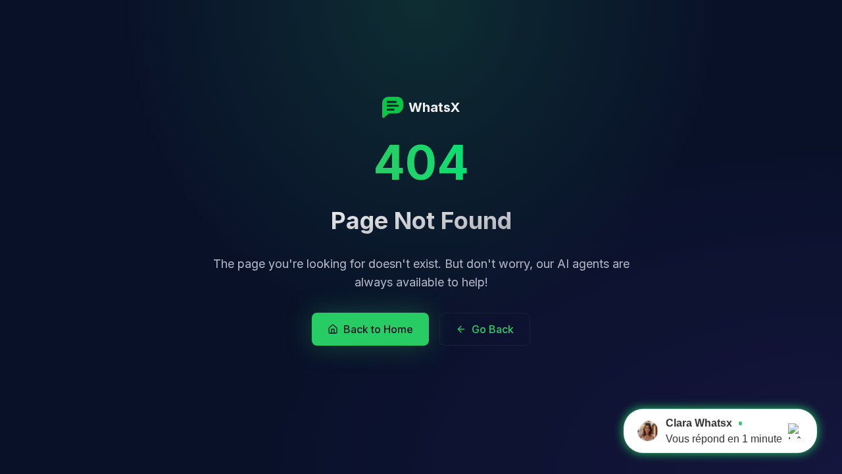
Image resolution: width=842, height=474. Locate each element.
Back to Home (378, 329)
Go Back (493, 329)
